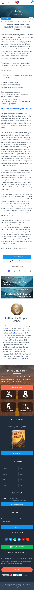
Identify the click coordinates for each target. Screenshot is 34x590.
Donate (17, 570)
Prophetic (6, 18)
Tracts (5, 474)
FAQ (21, 485)
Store (4, 485)
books (16, 333)
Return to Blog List (17, 14)
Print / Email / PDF (18, 261)
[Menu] (2, 2)
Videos (5, 480)
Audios (22, 474)
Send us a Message (17, 504)
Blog (21, 468)
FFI (21, 480)
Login (17, 587)
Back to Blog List (17, 257)
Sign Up (17, 527)
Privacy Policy (14, 586)
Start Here (18, 388)
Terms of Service (26, 586)
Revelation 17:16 (7, 154)
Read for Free (17, 453)
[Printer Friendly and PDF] (31, 18)
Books (5, 468)
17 (14, 154)
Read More (24, 359)
